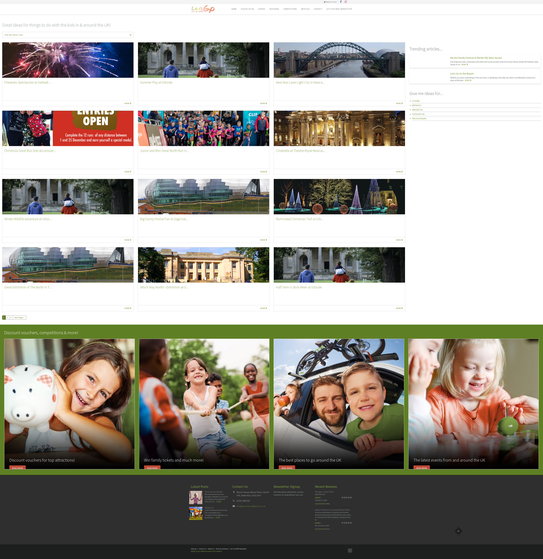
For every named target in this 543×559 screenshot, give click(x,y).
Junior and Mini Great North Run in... (164, 150)
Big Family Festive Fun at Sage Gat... (164, 219)
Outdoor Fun (418, 114)
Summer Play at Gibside (156, 82)
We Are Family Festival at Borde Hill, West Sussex (476, 57)
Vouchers (274, 9)
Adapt (209, 551)
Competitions (290, 9)
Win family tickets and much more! (173, 460)
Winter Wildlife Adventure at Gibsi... (28, 219)
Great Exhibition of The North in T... (28, 287)
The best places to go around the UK (310, 460)
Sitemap (194, 549)
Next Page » (19, 317)
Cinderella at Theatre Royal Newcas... (301, 150)
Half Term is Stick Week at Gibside (299, 287)
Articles (305, 9)
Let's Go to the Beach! (462, 73)
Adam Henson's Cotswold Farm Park (332, 509)
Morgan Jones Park (324, 491)
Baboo (219, 551)
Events (261, 9)
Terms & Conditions (222, 549)
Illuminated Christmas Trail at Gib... (300, 219)
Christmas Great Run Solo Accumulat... (30, 150)
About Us (209, 507)
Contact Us (202, 549)
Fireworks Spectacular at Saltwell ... (28, 82)
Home (234, 9)
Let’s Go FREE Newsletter (339, 9)
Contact (318, 9)
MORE (464, 64)
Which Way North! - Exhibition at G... (164, 287)
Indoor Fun (417, 109)
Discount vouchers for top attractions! (42, 460)
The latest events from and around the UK (449, 460)
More (127, 103)
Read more (17, 468)
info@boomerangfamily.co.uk (251, 506)
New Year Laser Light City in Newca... (300, 82)
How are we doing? (214, 491)
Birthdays (416, 105)
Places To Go (247, 9)
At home (416, 101)
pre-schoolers (419, 118)
